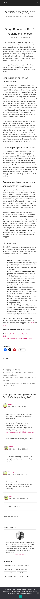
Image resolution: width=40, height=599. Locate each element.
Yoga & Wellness (10, 573)
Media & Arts (22, 573)
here (32, 323)
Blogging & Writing (23, 565)
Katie (10, 404)
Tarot (27, 576)
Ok (20, 596)
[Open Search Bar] (37, 3)
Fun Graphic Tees (10, 576)
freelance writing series (13, 372)
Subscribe (22, 554)
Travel (21, 576)
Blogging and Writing (12, 370)
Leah (11, 447)
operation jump (13, 375)
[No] (38, 593)
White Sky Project (20, 12)
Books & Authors (10, 565)
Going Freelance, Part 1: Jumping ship (18, 338)
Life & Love (8, 569)
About (16, 554)
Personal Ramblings (21, 569)
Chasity (11, 472)
